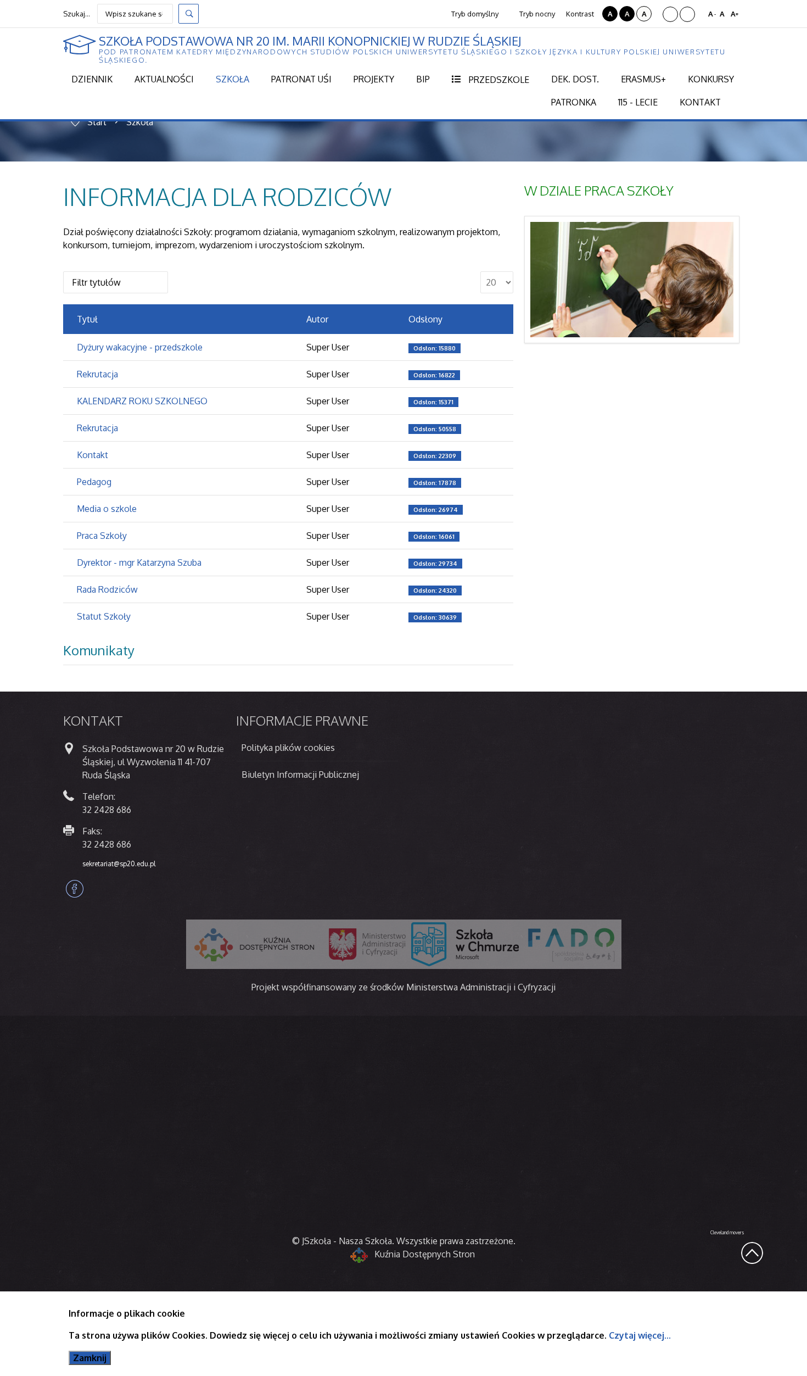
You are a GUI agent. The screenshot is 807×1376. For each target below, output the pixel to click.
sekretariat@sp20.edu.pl (118, 864)
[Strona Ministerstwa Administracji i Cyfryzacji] (367, 944)
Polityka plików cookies (288, 747)
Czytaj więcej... (640, 1335)
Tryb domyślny (474, 13)
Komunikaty (98, 650)
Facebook (74, 889)
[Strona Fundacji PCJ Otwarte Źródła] (465, 944)
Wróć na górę (752, 1253)
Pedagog (94, 481)
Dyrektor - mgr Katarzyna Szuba (139, 562)
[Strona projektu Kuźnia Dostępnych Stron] (254, 944)
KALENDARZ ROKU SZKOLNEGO (142, 400)
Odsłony (425, 319)
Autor (317, 319)
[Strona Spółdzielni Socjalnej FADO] (570, 944)
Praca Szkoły (102, 535)
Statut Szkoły (104, 616)
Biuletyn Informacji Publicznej (300, 774)
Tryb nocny (536, 13)
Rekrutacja (97, 374)
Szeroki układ (687, 14)
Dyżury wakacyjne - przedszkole (140, 347)
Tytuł (87, 319)
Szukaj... (76, 13)
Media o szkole (107, 508)
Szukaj (188, 14)
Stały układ (670, 14)
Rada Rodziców (107, 589)
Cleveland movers (727, 1232)
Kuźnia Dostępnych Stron (424, 1254)
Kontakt (92, 454)
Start (97, 121)
